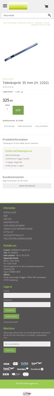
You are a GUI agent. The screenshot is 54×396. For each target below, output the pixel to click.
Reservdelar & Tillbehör (25, 23)
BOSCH (46, 23)
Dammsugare (11, 23)
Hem (4, 23)
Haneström (8, 79)
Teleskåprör (39, 23)
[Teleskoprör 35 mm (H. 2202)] (21, 71)
